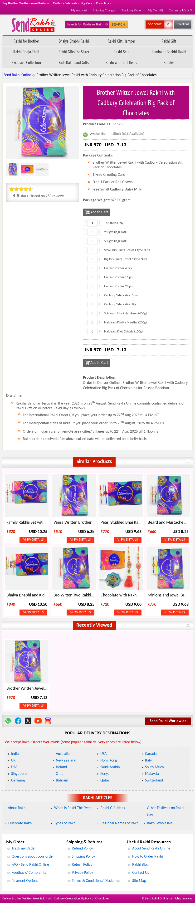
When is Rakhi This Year (72, 808)
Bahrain (62, 780)
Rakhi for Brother (26, 41)
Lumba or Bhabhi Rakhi (169, 51)
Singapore (19, 774)
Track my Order (132, 10)
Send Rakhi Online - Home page (34, 25)
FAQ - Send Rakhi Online (30, 865)
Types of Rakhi (65, 823)
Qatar (104, 780)
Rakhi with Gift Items (121, 62)
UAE (14, 767)
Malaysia (152, 774)
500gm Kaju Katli (115, 241)
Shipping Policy (83, 857)
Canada (151, 754)
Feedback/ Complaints (29, 873)
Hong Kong (108, 760)
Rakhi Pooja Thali (26, 51)
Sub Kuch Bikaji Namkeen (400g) (125, 313)
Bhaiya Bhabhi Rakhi (74, 41)
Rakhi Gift (168, 41)
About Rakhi (17, 808)
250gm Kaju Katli (115, 232)
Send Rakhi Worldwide (168, 721)
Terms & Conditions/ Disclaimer (96, 881)
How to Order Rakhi (147, 857)
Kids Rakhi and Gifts (74, 62)
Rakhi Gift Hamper (121, 41)
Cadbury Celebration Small (121, 295)
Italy (148, 760)
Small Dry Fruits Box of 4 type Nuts (127, 250)
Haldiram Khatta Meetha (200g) (125, 322)
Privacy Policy (82, 873)
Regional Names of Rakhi (120, 823)
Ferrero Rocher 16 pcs (118, 277)
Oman (60, 774)
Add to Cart (99, 212)
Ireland (61, 767)
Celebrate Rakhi (20, 823)
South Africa (154, 767)
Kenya (105, 774)
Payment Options (25, 881)
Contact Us (140, 873)
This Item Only (113, 223)
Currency (181, 10)
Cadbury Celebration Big (120, 304)
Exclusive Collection (26, 62)
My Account (79, 10)
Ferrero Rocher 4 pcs (118, 268)
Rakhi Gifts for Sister (73, 51)
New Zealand (66, 760)
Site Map (139, 881)
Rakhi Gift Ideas (113, 808)
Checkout (183, 24)
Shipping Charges (104, 10)
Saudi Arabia (110, 767)
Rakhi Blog (140, 865)
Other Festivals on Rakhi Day (165, 811)
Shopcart (154, 24)
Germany (18, 780)
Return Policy (82, 865)
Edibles (169, 62)
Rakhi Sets (121, 51)
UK (13, 760)
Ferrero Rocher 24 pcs (118, 286)
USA (103, 754)
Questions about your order (33, 857)
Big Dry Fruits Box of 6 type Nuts (125, 259)
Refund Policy (82, 848)
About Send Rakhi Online (151, 848)
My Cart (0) (155, 10)
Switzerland (154, 780)
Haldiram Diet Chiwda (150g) (123, 331)
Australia (63, 754)
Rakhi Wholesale (160, 823)
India (15, 754)
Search (118, 24)
